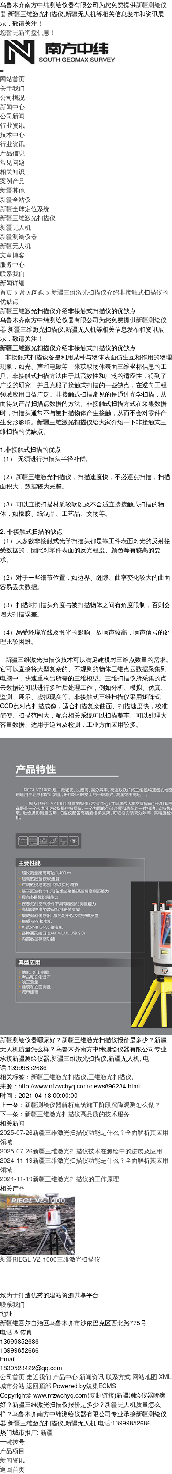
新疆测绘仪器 (18, 236)
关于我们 (12, 87)
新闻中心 (12, 106)
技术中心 (12, 134)
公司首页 (12, 1376)
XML (165, 1376)
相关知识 (12, 171)
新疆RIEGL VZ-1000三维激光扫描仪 (50, 1259)
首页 (6, 291)
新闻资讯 (91, 1376)
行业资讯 (12, 125)
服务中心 (12, 264)
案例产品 (12, 180)
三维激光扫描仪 (109, 1076)
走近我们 (38, 1376)
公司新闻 (12, 115)
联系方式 (118, 1376)
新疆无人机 (15, 227)
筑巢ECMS (101, 1385)
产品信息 (12, 152)
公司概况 (12, 97)
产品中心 (65, 1376)
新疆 (47, 1432)
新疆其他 (12, 189)
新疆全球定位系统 (24, 208)
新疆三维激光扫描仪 (28, 217)
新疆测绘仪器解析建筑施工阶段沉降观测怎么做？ (93, 1104)
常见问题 (12, 162)
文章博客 (12, 254)
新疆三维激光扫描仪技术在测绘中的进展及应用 (81, 1150)
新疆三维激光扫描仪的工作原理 (59, 1178)
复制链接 (102, 1395)
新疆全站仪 (15, 199)
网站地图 (144, 1376)
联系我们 (12, 273)
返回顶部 (38, 1385)
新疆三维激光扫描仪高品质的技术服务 (77, 1113)
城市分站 (12, 1385)
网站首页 (12, 78)
